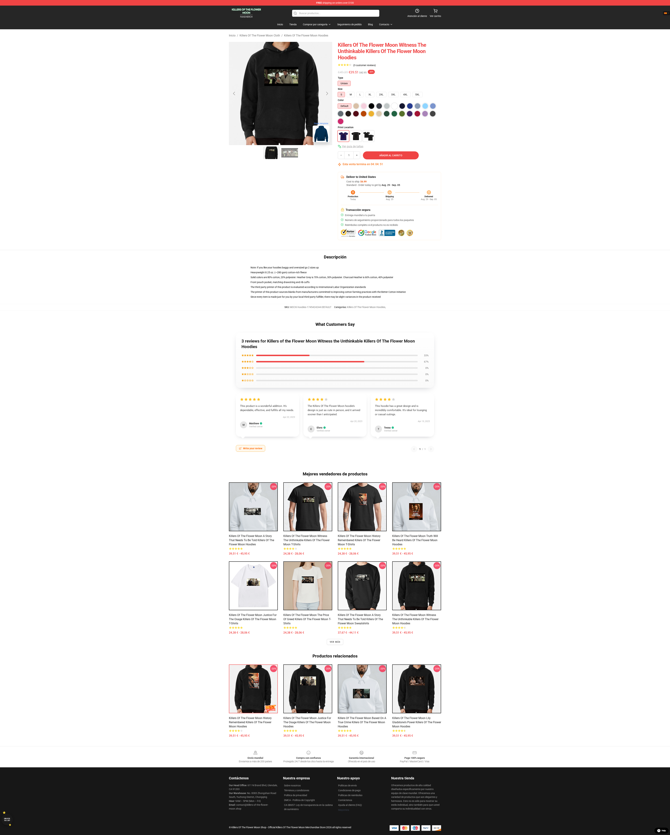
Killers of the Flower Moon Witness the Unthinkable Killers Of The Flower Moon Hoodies (415, 619)
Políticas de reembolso (350, 795)
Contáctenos (345, 800)
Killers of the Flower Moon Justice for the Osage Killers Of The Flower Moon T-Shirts (253, 619)
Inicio (232, 35)
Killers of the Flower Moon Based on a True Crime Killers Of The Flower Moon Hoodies (362, 722)
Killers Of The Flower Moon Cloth (260, 35)
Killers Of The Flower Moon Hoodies (306, 35)
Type (340, 77)
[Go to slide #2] (289, 152)
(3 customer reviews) (364, 65)
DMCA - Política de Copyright (299, 800)
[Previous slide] (234, 93)
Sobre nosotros (292, 785)
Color (341, 100)
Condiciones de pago (349, 790)
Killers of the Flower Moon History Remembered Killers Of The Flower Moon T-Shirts (359, 540)
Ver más (335, 642)
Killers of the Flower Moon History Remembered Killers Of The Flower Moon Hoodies (250, 722)
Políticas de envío (347, 785)
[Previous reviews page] (414, 449)
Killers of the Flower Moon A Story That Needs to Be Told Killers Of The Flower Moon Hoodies (251, 540)
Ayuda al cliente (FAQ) (350, 805)
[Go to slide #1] (271, 152)
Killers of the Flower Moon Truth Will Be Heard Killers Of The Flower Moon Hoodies (415, 540)
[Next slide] (326, 93)
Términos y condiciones (296, 790)
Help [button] (664, 830)
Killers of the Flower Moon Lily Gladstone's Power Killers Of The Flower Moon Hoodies (416, 722)
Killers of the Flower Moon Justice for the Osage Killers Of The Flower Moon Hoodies (307, 722)
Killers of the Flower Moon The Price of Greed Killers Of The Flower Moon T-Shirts (307, 619)
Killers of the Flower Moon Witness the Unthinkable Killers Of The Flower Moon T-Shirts (306, 540)
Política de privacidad (295, 795)
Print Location (345, 127)
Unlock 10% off (7, 819)
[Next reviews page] (431, 449)
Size (340, 89)
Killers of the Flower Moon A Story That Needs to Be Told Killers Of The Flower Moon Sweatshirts (360, 619)
